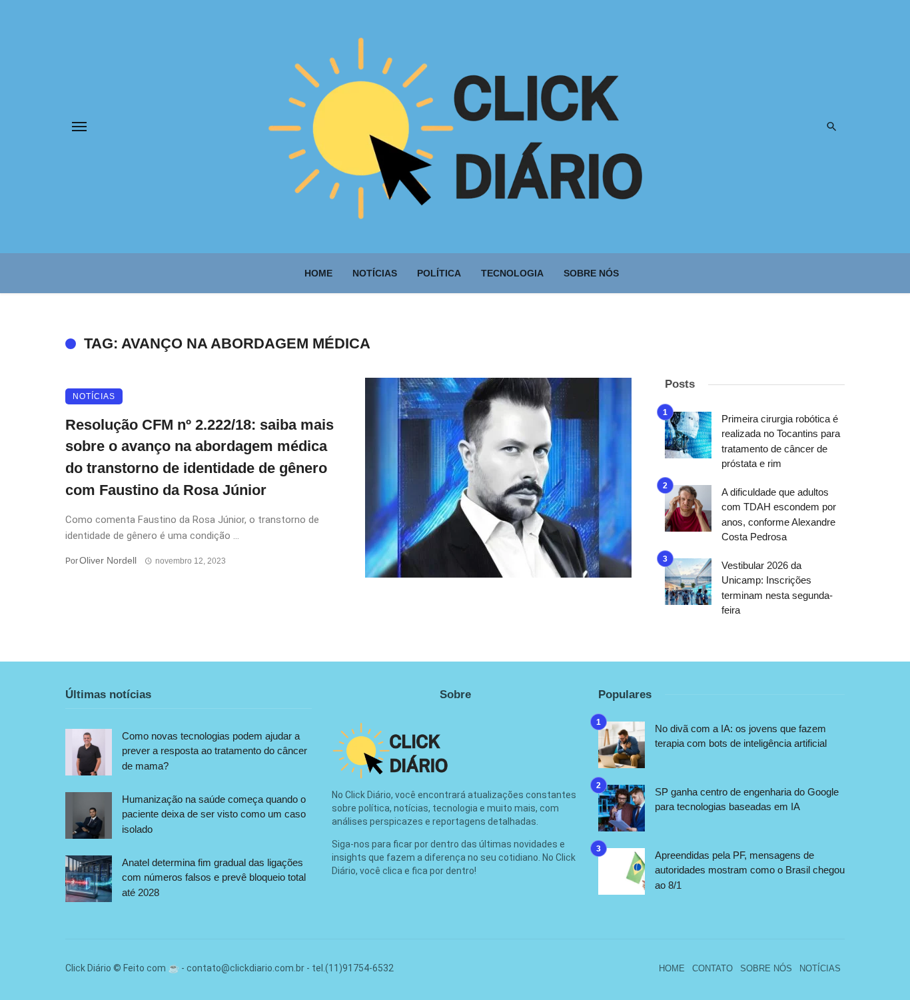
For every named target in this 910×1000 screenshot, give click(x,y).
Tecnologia (512, 273)
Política (439, 273)
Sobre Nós (591, 273)
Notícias (374, 273)
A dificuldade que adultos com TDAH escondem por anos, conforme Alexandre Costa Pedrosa (778, 514)
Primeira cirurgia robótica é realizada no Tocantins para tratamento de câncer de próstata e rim (780, 441)
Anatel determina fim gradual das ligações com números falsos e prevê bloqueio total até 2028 (214, 877)
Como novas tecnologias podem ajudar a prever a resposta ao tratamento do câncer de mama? (214, 750)
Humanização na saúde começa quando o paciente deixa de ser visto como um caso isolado (214, 814)
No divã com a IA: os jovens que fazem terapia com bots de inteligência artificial (741, 736)
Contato (712, 968)
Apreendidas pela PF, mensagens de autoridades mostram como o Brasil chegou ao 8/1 (750, 870)
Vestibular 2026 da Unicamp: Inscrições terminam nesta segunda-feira (777, 588)
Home (318, 273)
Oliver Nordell (108, 560)
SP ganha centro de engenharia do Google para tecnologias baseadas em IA (747, 799)
